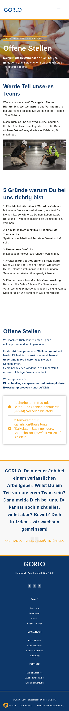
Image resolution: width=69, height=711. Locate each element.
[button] (59, 10)
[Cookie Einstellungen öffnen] (5, 707)
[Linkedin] (39, 586)
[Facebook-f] (29, 586)
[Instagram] (34, 586)
